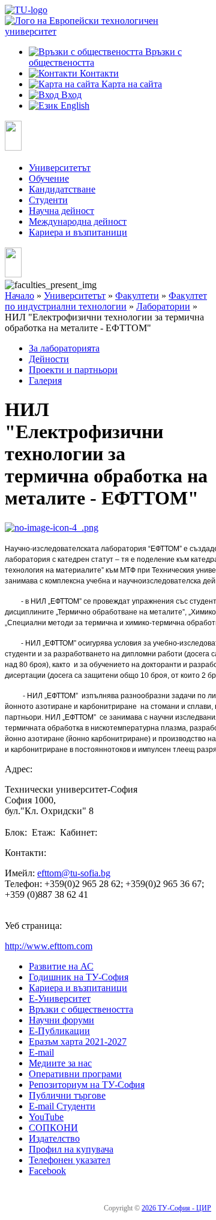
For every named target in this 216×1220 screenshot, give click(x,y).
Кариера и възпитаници (78, 232)
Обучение (49, 178)
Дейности (49, 359)
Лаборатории (163, 306)
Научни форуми (61, 1020)
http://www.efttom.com (48, 946)
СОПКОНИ (53, 1128)
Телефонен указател (69, 1160)
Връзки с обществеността (81, 1009)
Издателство (54, 1138)
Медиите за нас (60, 1063)
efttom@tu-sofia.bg (73, 873)
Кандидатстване (62, 189)
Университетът (60, 168)
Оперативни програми (75, 1074)
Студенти (48, 200)
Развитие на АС (61, 966)
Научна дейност (61, 211)
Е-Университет (60, 998)
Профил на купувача (71, 1149)
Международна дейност (78, 221)
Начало (19, 296)
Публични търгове (67, 1095)
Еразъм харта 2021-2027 (78, 1041)
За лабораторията (64, 348)
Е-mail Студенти (62, 1106)
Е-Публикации (59, 1031)
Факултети (137, 296)
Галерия (45, 380)
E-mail (41, 1052)
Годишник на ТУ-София (78, 977)
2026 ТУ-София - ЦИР (176, 1208)
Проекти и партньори (73, 370)
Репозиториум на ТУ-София (87, 1085)
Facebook (47, 1171)
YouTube (46, 1117)
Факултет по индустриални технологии (106, 301)
